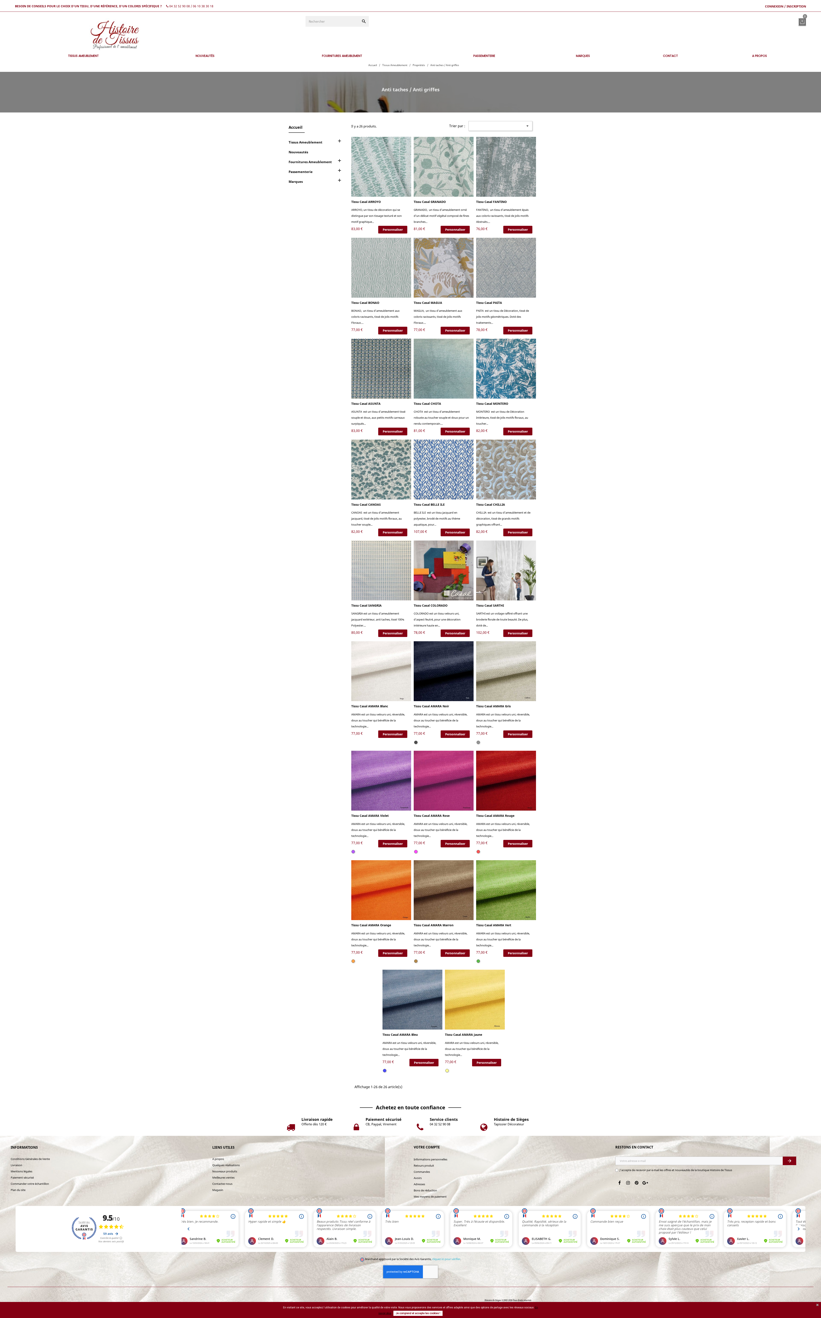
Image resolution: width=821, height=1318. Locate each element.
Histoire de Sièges (492, 1300)
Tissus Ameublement (305, 142)
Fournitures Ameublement (310, 162)
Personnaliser (393, 230)
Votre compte (427, 1147)
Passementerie (301, 172)
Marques (296, 181)
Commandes (422, 1172)
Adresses (419, 1184)
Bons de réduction (425, 1190)
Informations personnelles (430, 1159)
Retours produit (424, 1165)
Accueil (296, 127)
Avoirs (418, 1178)
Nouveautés (298, 152)
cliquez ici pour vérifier (446, 1259)
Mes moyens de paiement (430, 1196)
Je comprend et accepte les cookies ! (418, 1313)
